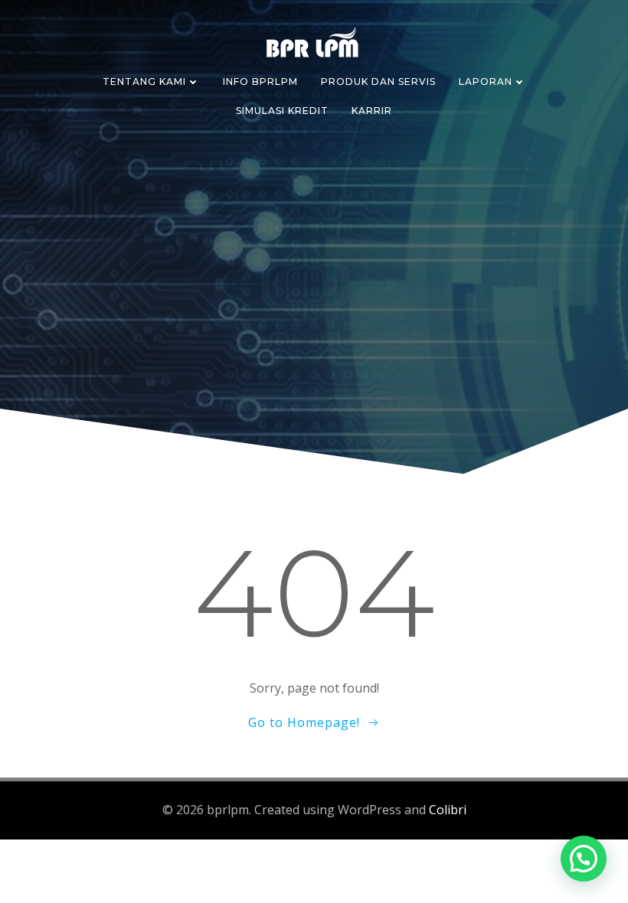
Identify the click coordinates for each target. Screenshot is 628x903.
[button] (584, 859)
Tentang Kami (144, 81)
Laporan (485, 81)
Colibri (447, 809)
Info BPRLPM (260, 81)
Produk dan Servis (378, 81)
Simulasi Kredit (282, 110)
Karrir (372, 110)
